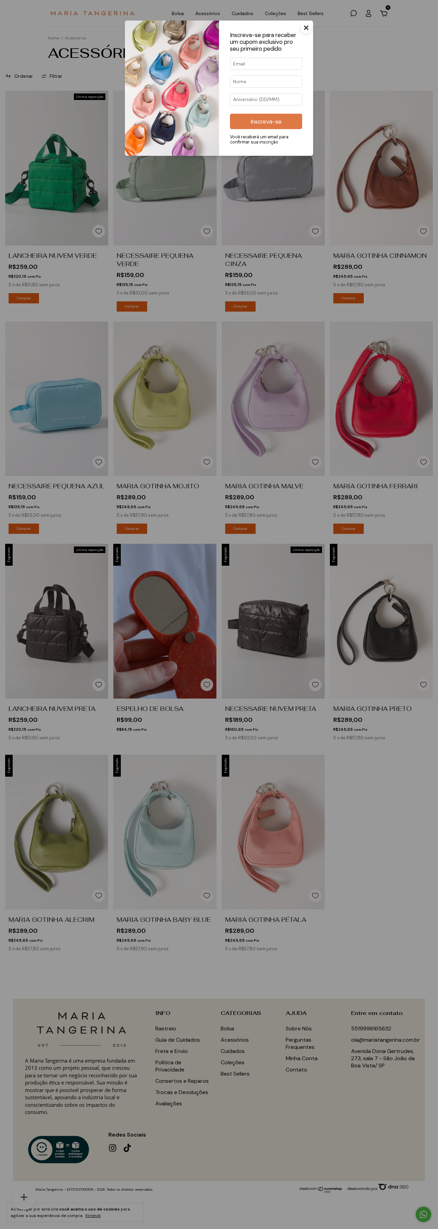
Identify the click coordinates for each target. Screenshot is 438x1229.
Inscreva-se (266, 121)
